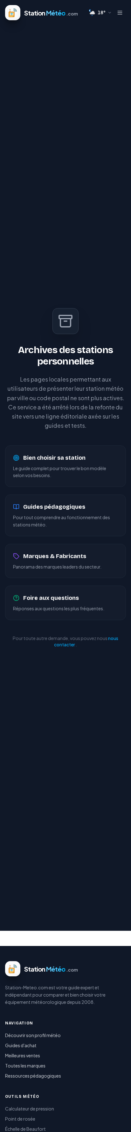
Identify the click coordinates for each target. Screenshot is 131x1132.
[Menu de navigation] (120, 12)
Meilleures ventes (22, 1055)
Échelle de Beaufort (25, 1129)
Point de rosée (20, 1119)
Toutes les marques (25, 1065)
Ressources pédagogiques (33, 1076)
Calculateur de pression (29, 1108)
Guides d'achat (21, 1045)
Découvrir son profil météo (33, 1035)
